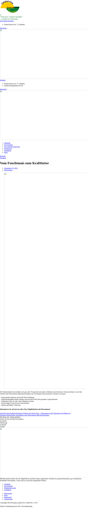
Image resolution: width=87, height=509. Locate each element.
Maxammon (8, 170)
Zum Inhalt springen (7, 21)
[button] (43, 421)
